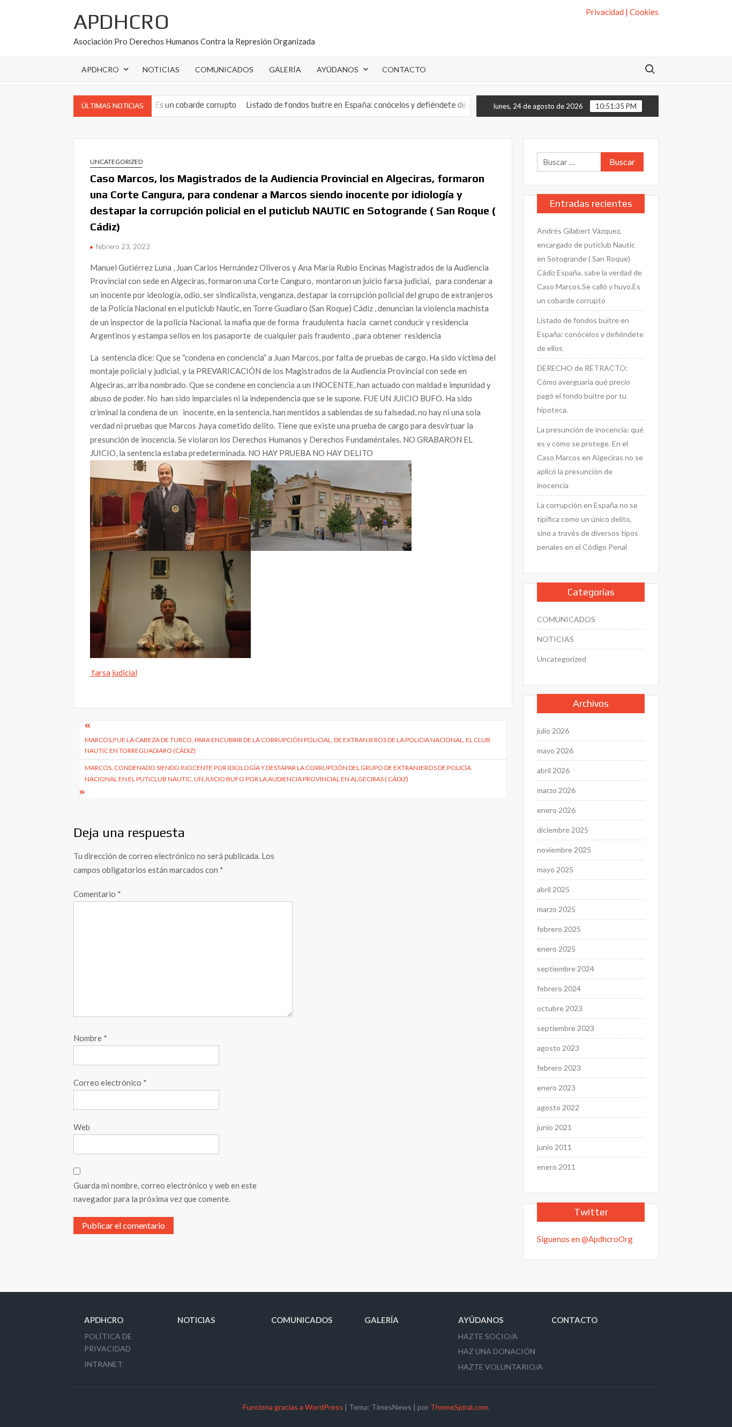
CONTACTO (404, 69)
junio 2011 (554, 1147)
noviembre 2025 (564, 849)
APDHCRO (121, 21)
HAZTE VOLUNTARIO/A (500, 1366)
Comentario (97, 894)
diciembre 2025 (562, 829)
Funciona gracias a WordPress (293, 1406)
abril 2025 (553, 889)
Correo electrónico (110, 1082)
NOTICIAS (161, 69)
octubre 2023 (559, 1008)
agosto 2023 (558, 1047)
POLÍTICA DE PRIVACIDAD (108, 1343)
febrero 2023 (559, 1067)
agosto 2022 (558, 1107)
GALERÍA (285, 69)
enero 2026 (556, 810)
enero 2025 (556, 948)
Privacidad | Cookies (622, 12)
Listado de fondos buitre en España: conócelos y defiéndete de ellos (333, 104)
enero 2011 (556, 1166)
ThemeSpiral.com (459, 1406)
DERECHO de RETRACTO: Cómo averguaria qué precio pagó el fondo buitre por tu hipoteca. (583, 388)
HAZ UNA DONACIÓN (496, 1351)
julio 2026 (553, 730)
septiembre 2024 (565, 968)
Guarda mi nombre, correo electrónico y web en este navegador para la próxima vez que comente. (165, 1192)
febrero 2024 (559, 988)
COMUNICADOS (224, 69)
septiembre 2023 (565, 1028)
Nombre (90, 1038)
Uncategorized (116, 162)
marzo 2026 (556, 790)
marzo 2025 (556, 909)
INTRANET (103, 1364)
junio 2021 (554, 1127)
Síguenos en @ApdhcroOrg (585, 1239)
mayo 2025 (555, 869)
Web (81, 1127)
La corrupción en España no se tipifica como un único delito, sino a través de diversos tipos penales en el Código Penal (587, 525)
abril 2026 (553, 770)
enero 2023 (556, 1087)
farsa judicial (113, 672)
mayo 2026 (555, 750)
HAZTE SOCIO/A (488, 1336)
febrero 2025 (559, 928)
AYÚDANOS (337, 69)
